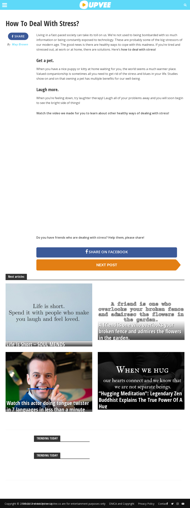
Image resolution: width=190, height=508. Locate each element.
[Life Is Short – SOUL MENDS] (49, 312)
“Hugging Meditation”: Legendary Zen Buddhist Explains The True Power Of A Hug (140, 400)
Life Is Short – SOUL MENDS (35, 344)
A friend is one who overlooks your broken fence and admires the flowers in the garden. (140, 331)
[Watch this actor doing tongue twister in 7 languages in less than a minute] (49, 380)
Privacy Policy (146, 503)
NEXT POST (106, 265)
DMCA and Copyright (121, 503)
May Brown (20, 44)
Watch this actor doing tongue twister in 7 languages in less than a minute (47, 406)
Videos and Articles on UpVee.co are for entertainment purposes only (63, 503)
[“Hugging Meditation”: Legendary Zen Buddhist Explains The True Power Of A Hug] (141, 380)
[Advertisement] (18, 105)
